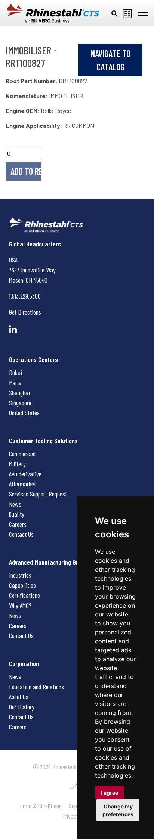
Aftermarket (22, 484)
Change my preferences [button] (117, 810)
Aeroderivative (25, 474)
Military (17, 464)
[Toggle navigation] (143, 13)
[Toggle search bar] (114, 13)
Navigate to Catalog (110, 60)
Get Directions (25, 312)
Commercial (22, 454)
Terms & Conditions (40, 806)
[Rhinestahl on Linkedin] (13, 329)
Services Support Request (38, 494)
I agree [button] (109, 792)
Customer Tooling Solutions (43, 440)
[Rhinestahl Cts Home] (53, 13)
